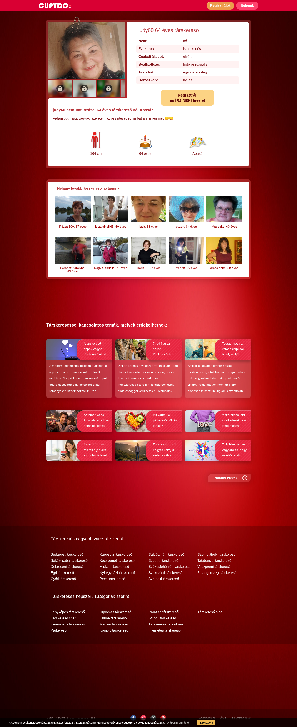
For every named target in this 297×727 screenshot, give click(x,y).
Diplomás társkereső (115, 612)
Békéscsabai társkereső (69, 560)
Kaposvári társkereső (116, 554)
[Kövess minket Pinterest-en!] (163, 718)
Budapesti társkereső (67, 554)
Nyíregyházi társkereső (117, 573)
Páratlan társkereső (163, 612)
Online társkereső (113, 618)
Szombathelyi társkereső (216, 554)
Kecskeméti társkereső (117, 560)
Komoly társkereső (114, 630)
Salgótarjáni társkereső (166, 554)
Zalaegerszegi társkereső (217, 573)
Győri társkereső (63, 579)
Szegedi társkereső (163, 560)
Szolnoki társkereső (163, 579)
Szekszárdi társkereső (165, 573)
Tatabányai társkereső (214, 560)
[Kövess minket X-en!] (153, 718)
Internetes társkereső (164, 630)
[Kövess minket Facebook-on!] (133, 718)
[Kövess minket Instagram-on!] (143, 718)
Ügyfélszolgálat (241, 718)
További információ (177, 722)
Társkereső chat (63, 618)
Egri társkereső (62, 573)
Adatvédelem (207, 718)
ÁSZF (223, 718)
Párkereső (59, 630)
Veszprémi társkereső (214, 567)
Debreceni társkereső (67, 567)
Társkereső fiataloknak (166, 624)
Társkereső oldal (210, 612)
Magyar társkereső (114, 624)
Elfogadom (206, 722)
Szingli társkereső (162, 618)
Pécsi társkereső (112, 579)
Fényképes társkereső (68, 612)
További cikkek (225, 478)
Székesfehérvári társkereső (169, 567)
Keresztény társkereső (68, 624)
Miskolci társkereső (114, 567)
